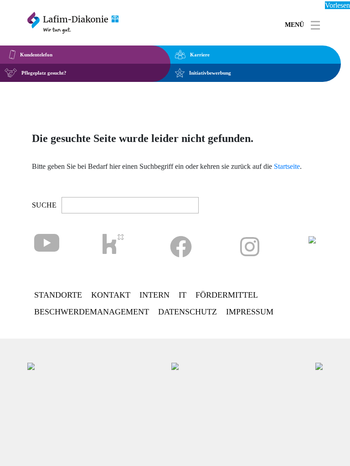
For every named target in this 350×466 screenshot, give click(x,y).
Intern (154, 294)
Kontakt (110, 294)
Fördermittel (227, 294)
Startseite (287, 166)
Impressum (249, 311)
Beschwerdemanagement (91, 311)
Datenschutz (187, 311)
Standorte (58, 294)
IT (182, 294)
